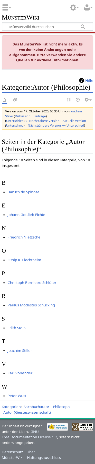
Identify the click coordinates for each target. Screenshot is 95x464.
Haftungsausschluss (44, 457)
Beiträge (40, 116)
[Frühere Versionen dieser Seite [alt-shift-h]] (78, 100)
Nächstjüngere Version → (46, 125)
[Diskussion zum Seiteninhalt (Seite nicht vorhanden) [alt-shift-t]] (15, 100)
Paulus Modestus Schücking (31, 304)
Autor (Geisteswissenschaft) (27, 412)
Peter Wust (17, 395)
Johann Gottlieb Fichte (26, 214)
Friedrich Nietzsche (24, 237)
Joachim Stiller (20, 350)
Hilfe (89, 80)
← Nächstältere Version (42, 121)
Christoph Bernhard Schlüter (32, 282)
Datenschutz (12, 451)
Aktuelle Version (74, 121)
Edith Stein (17, 327)
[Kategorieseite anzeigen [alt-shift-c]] (4, 100)
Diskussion (22, 116)
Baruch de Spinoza (23, 191)
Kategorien (11, 406)
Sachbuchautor (36, 406)
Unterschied (15, 121)
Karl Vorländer (20, 372)
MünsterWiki (20, 17)
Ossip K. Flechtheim (24, 259)
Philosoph (61, 406)
